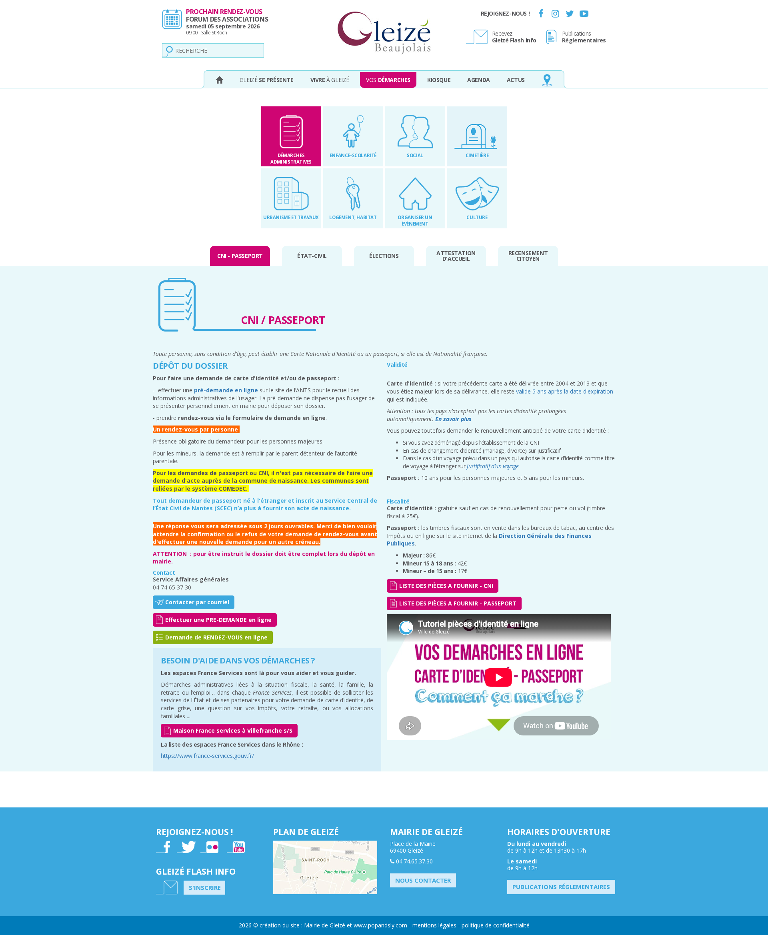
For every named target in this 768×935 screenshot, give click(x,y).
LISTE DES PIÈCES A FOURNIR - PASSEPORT (457, 603)
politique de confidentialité (496, 925)
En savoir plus (453, 419)
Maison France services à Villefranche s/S (232, 730)
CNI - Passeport (240, 256)
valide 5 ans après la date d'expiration (564, 391)
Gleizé (267, 80)
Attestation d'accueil (456, 255)
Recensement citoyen (528, 255)
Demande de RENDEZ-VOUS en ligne (216, 637)
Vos (388, 80)
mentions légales (434, 925)
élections (383, 256)
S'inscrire (205, 887)
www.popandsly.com (380, 925)
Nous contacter (423, 880)
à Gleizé (329, 80)
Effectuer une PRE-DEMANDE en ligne (218, 619)
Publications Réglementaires (561, 887)
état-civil (312, 256)
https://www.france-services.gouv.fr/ (207, 755)
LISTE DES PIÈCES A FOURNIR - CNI (446, 585)
